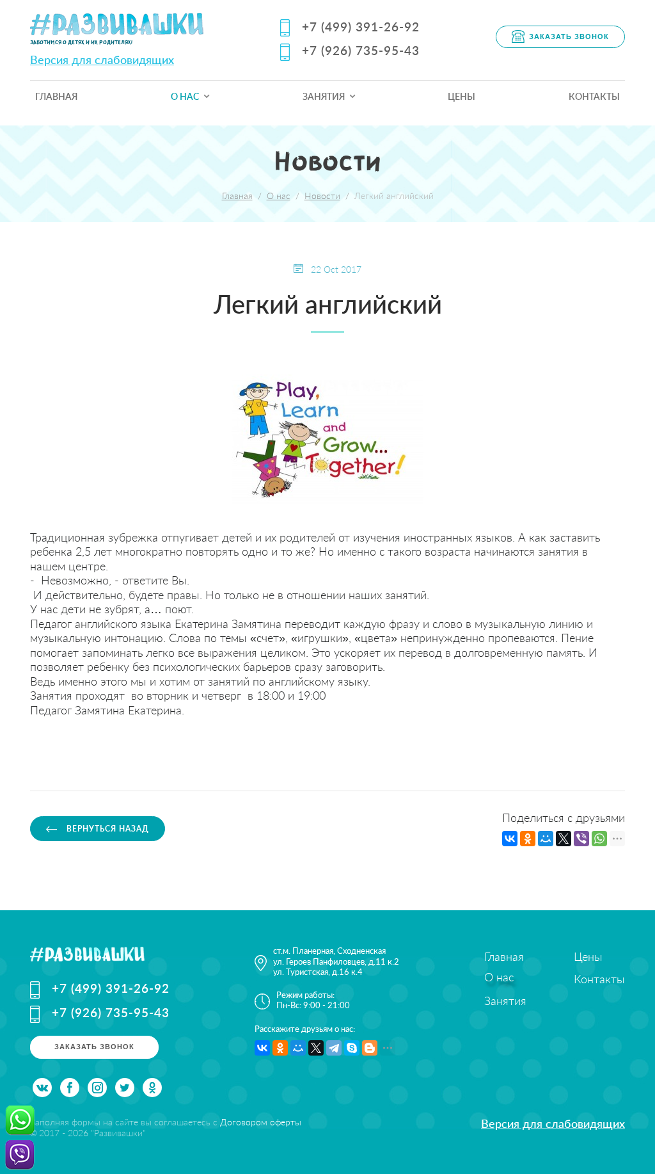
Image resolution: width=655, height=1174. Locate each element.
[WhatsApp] (599, 838)
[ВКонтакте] (509, 838)
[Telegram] (334, 1048)
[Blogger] (369, 1048)
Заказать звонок (569, 36)
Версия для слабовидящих (102, 59)
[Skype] (351, 1048)
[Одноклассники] (527, 838)
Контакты (594, 96)
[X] (563, 838)
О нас (185, 96)
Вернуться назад (106, 828)
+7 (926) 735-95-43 (361, 50)
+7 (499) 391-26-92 (361, 26)
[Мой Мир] (545, 838)
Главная (56, 96)
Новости (322, 195)
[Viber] (581, 838)
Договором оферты (260, 1121)
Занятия (324, 96)
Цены (461, 96)
